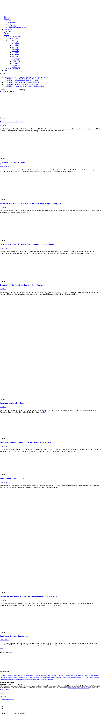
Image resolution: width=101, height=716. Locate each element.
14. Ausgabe (16, 65)
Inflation (69, 677)
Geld (28, 677)
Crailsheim (96, 675)
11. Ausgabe (16, 60)
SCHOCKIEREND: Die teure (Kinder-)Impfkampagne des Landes (27, 244)
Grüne (41, 677)
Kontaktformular (5, 689)
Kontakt (2, 693)
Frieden (19, 677)
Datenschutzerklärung (7, 699)
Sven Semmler (4, 166)
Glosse (37, 677)
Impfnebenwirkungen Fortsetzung (14, 636)
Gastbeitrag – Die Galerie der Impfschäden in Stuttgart (22, 285)
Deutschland (8, 29)
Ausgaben (11, 40)
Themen (6, 19)
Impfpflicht (52, 677)
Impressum (3, 696)
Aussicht (10, 24)
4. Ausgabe (15, 47)
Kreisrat (83, 677)
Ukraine (51, 679)
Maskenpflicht (18, 679)
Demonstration (9, 677)
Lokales (10, 31)
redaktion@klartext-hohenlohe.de (78, 688)
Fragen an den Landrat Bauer (12, 403)
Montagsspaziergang (31, 679)
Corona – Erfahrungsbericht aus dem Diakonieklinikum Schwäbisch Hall (29, 596)
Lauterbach (11, 679)
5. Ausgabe (15, 49)
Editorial (15, 677)
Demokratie (2, 677)
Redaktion (3, 125)
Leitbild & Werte (13, 38)
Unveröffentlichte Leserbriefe (17, 28)
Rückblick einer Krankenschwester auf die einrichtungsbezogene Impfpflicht (30, 203)
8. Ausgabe (15, 54)
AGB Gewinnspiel (14, 68)
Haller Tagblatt (46, 677)
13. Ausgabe (16, 63)
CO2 (89, 675)
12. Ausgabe (16, 61)
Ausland (6, 33)
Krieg (87, 677)
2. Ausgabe (15, 44)
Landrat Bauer (5, 679)
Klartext (6, 35)
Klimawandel (12, 22)
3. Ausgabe (15, 45)
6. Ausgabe (15, 51)
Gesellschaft (33, 677)
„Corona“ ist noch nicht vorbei (12, 163)
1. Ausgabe (15, 42)
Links (5, 70)
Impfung (64, 677)
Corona (10, 20)
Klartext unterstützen (14, 36)
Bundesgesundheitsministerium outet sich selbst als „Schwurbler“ (26, 442)
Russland (38, 679)
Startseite (7, 17)
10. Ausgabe (16, 58)
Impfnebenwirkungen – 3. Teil (12, 478)
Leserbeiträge (12, 26)
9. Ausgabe (15, 56)
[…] (66, 131)
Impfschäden (59, 677)
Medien (24, 679)
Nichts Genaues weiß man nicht (12, 122)
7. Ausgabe (15, 52)
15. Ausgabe (16, 67)
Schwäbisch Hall (45, 679)
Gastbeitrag (24, 677)
